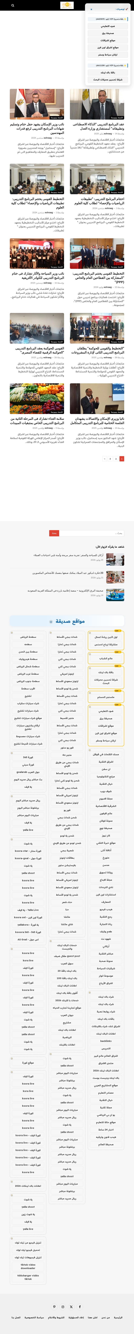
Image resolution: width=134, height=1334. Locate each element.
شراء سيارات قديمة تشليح (28, 743)
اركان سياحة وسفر (106, 740)
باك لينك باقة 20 (67, 970)
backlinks (106, 1041)
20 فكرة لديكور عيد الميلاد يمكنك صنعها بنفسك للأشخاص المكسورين (67, 572)
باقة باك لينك (105, 672)
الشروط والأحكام (56, 1317)
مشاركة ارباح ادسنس (105, 644)
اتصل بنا (16, 1317)
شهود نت (106, 938)
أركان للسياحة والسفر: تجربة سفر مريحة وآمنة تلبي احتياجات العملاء (68, 555)
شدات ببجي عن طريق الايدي (67, 764)
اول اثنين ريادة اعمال (106, 637)
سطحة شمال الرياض (28, 666)
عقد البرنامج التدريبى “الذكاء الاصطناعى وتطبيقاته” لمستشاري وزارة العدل (98, 126)
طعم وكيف (106, 931)
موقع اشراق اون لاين (106, 733)
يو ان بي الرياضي (106, 1114)
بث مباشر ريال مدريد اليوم (28, 779)
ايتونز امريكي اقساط (67, 795)
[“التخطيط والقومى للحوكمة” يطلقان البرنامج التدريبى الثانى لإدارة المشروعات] (97, 328)
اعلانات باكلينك (67, 1044)
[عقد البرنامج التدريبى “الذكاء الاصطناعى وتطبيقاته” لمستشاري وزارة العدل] (97, 104)
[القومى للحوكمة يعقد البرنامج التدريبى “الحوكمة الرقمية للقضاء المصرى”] (37, 328)
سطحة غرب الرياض (28, 673)
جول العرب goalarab (28, 772)
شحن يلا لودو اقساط (67, 688)
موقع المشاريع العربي (106, 1085)
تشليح (28, 695)
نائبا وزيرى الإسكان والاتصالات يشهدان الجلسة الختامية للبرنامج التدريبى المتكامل (97, 421)
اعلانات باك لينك (67, 1029)
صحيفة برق (106, 718)
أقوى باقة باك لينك (67, 993)
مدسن (105, 865)
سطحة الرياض (28, 636)
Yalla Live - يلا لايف (28, 910)
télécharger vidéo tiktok (28, 1277)
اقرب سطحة (28, 688)
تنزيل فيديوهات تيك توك (28, 1257)
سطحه (28, 644)
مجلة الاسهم (106, 798)
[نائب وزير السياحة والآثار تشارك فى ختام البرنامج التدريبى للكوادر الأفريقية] (37, 253)
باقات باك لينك (106, 1018)
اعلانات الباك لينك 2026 (106, 1070)
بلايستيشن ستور (67, 865)
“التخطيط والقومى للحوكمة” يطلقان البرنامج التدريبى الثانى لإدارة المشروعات (97, 350)
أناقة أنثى (106, 850)
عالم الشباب (106, 658)
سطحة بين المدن (28, 651)
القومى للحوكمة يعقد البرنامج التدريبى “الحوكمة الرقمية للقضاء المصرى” (39, 350)
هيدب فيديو (106, 909)
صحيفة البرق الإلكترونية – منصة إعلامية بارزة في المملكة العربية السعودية (65, 590)
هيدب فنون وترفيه (106, 1137)
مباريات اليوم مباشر (67, 1073)
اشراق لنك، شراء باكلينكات (106, 1026)
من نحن (105, 1317)
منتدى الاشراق (105, 1063)
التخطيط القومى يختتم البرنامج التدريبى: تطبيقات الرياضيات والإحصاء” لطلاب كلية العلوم (37, 203)
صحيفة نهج (106, 828)
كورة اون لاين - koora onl (28, 917)
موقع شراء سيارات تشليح (28, 718)
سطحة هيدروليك (28, 659)
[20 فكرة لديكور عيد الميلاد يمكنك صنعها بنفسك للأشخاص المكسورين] (115, 577)
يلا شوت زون (28, 1214)
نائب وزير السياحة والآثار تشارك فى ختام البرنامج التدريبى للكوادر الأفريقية (38, 276)
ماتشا (67, 916)
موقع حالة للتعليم (106, 1122)
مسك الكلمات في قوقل (106, 754)
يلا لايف (28, 786)
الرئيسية (118, 1317)
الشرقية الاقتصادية (106, 806)
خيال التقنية (106, 783)
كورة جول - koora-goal (28, 858)
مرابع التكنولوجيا (106, 776)
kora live (28, 960)
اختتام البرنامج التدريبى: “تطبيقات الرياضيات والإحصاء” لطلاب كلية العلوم (99, 201)
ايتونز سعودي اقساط (67, 681)
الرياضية (67, 1037)
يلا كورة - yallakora (28, 924)
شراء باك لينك (106, 996)
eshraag (108, 133)
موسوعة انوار (106, 975)
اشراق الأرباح (106, 983)
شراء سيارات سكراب (28, 703)
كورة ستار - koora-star (28, 850)
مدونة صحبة (106, 961)
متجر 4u (67, 755)
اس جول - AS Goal (28, 939)
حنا (67, 909)
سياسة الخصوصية (34, 1317)
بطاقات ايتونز (67, 857)
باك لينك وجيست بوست (106, 1077)
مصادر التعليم (106, 1092)
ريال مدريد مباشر (67, 1087)
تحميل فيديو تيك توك (28, 1250)
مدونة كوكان (106, 820)
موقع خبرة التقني (106, 842)
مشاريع (67, 1022)
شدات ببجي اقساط (67, 636)
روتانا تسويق (106, 872)
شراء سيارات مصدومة (28, 736)
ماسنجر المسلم (105, 697)
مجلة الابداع (106, 879)
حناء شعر (67, 902)
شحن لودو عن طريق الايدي (67, 843)
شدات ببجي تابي (67, 659)
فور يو (67, 810)
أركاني (106, 946)
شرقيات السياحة (106, 968)
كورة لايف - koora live (28, 1135)
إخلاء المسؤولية (76, 1317)
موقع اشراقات (106, 725)
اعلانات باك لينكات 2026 (28, 1185)
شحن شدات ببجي (67, 817)
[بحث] (13, 5)
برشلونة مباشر (67, 1080)
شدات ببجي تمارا (67, 644)
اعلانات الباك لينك (106, 1033)
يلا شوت (67, 1058)
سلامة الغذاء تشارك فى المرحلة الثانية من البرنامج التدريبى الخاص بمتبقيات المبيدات (37, 421)
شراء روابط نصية (106, 1011)
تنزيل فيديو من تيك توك (28, 1242)
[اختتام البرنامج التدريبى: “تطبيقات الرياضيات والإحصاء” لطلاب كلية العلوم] (97, 179)
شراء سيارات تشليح (28, 710)
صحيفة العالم (106, 1144)
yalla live (28, 829)
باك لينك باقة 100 (67, 978)
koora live (28, 880)
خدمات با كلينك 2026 (67, 1000)
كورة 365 (28, 757)
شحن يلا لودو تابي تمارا (67, 780)
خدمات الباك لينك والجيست (67, 947)
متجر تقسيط (67, 718)
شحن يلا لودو (67, 835)
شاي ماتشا (67, 924)
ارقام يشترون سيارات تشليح (28, 727)
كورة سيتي (28, 764)
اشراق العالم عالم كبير (106, 1055)
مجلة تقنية (106, 1107)
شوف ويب (106, 791)
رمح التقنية (106, 916)
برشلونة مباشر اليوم (28, 807)
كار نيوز (106, 835)
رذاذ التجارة (106, 924)
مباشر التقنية (106, 953)
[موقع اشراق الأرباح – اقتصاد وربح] (67, 5)
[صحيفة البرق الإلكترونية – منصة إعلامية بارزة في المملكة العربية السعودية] (115, 595)
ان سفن (106, 769)
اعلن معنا (92, 1317)
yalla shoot (67, 1065)
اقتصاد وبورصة (117, 118)
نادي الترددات (106, 887)
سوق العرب (67, 963)
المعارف (106, 901)
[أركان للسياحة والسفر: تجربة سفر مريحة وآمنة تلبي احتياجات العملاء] (115, 559)
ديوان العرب (67, 1015)
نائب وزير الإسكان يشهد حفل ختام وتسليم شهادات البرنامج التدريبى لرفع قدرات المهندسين (37, 128)
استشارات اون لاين (106, 894)
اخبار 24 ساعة (106, 1129)
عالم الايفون (106, 813)
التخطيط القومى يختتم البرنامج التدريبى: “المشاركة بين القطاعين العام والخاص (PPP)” (98, 278)
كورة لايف (28, 967)
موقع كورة (28, 1062)
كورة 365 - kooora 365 (28, 932)
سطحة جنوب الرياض (28, 681)
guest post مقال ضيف (67, 956)
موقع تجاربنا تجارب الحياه (67, 1007)
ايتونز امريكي (67, 673)
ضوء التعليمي (106, 711)
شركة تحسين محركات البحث (106, 681)
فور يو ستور (67, 747)
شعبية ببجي (67, 850)
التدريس (105, 1048)
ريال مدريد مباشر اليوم (28, 800)
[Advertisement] (67, 39)
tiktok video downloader (28, 1266)
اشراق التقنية (106, 761)
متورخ (106, 857)
